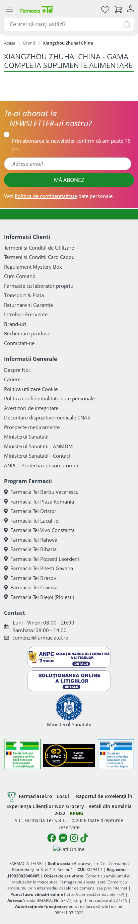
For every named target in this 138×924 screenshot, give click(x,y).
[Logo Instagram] (74, 838)
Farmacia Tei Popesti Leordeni (44, 558)
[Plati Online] (69, 849)
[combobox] (69, 24)
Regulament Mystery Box (33, 266)
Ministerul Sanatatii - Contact (37, 455)
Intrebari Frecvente (26, 314)
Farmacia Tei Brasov (33, 578)
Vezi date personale (58, 196)
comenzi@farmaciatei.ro (40, 637)
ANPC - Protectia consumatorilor (41, 465)
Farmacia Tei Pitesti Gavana (41, 568)
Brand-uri (15, 324)
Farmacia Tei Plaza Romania (42, 501)
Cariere (12, 379)
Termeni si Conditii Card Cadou (39, 257)
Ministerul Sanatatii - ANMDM (38, 446)
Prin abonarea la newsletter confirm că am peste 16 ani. (71, 144)
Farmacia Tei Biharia (33, 549)
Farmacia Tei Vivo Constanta (42, 530)
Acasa (9, 43)
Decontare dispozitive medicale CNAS (47, 417)
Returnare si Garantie (28, 305)
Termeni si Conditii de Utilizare (39, 247)
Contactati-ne (19, 343)
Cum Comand (20, 276)
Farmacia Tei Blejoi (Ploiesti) (42, 597)
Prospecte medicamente (32, 427)
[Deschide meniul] (9, 9)
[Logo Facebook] (51, 838)
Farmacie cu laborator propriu (38, 285)
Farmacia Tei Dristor (33, 511)
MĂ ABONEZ (69, 180)
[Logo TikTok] (84, 838)
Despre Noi (17, 370)
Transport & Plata (24, 295)
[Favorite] (105, 9)
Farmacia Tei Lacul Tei (35, 520)
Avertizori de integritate (31, 408)
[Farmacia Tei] (37, 9)
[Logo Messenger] (63, 838)
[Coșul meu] (118, 9)
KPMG (76, 813)
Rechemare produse (27, 333)
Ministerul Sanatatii (26, 436)
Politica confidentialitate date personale (49, 398)
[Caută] (127, 24)
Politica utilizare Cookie (31, 389)
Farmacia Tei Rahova (33, 539)
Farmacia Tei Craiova (34, 587)
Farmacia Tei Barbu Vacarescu (44, 491)
